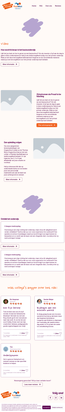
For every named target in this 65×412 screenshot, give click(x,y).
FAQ (40, 6)
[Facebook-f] (50, 398)
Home (34, 6)
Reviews (58, 6)
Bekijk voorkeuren (57, 407)
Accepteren (46, 407)
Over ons (49, 6)
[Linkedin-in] (61, 398)
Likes (22, 333)
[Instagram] (56, 398)
